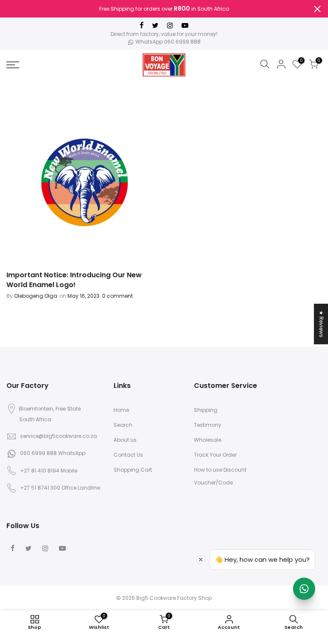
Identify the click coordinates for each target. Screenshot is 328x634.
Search (123, 425)
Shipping (205, 410)
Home (121, 410)
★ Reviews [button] (321, 324)
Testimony (207, 425)
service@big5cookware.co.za (58, 436)
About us (125, 439)
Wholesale (207, 439)
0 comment (117, 295)
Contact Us (128, 454)
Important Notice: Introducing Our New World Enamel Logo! (74, 280)
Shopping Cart (133, 469)
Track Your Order (215, 454)
